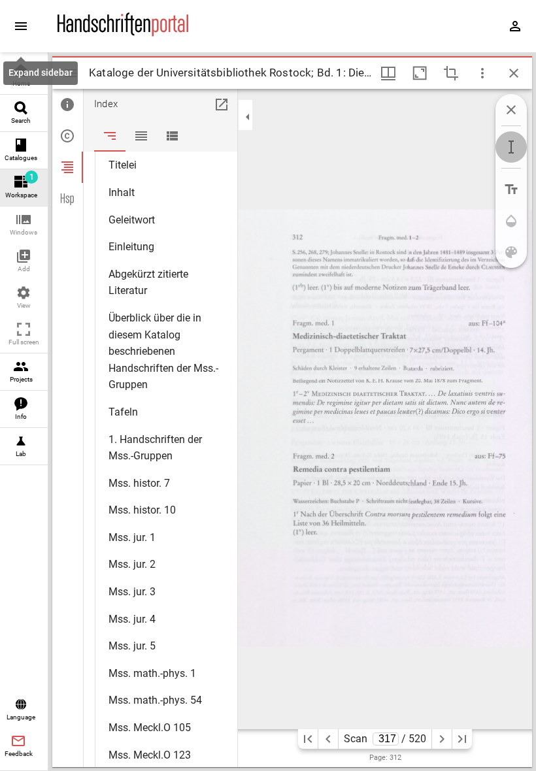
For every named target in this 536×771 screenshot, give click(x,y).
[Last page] (462, 739)
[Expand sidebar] (21, 26)
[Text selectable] (511, 147)
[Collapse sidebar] (248, 117)
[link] (24, 76)
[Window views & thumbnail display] (388, 73)
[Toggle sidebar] (70, 73)
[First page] (308, 739)
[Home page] (123, 33)
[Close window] (513, 73)
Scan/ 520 (385, 738)
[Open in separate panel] (221, 104)
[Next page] (441, 739)
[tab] (67, 104)
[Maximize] (419, 73)
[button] (24, 225)
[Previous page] (328, 739)
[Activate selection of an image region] (451, 73)
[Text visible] (511, 189)
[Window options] (482, 73)
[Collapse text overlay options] (511, 109)
